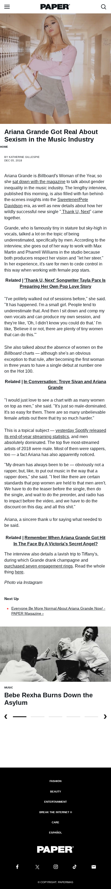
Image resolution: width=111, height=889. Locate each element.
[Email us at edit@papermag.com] (94, 867)
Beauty (55, 791)
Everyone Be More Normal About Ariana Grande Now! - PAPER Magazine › (58, 611)
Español (55, 832)
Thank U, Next (76, 211)
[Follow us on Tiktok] (74, 867)
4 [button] (91, 716)
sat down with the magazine (38, 181)
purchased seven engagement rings (38, 566)
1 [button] (37, 716)
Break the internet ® (55, 812)
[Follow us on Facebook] (17, 867)
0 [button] (19, 716)
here (19, 572)
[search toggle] (104, 6)
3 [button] (73, 716)
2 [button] (55, 716)
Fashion (55, 781)
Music (8, 687)
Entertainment (55, 801)
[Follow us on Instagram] (55, 867)
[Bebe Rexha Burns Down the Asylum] (55, 654)
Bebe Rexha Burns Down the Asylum (48, 698)
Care (55, 822)
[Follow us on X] (36, 867)
